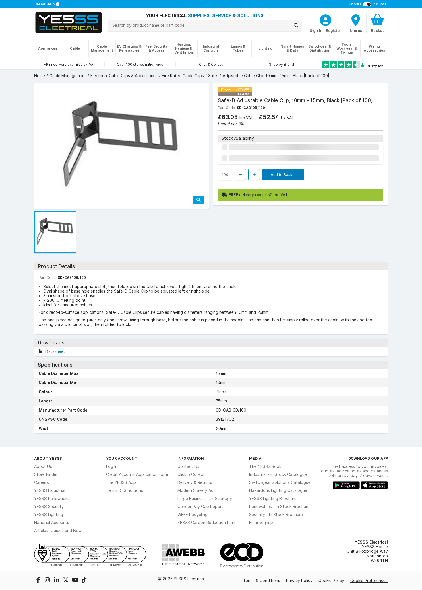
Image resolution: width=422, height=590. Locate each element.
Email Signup (261, 522)
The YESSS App (121, 482)
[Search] (296, 25)
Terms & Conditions (124, 490)
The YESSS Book (265, 466)
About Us (43, 466)
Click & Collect (191, 474)
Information (190, 458)
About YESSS (48, 458)
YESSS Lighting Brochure (273, 498)
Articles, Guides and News (59, 530)
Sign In (316, 30)
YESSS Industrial (49, 490)
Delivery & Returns (194, 482)
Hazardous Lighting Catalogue (278, 490)
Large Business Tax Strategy (204, 498)
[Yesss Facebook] (38, 580)
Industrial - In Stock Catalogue (278, 474)
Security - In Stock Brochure (276, 514)
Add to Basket (283, 174)
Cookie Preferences (369, 580)
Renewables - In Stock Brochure (279, 506)
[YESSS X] (66, 580)
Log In (111, 466)
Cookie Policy (331, 580)
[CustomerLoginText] (325, 19)
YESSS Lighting (48, 514)
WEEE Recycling (192, 514)
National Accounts (51, 522)
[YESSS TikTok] (84, 580)
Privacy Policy (299, 580)
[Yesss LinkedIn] (57, 580)
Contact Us (188, 466)
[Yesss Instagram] (48, 580)
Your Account (121, 458)
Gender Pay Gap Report (200, 506)
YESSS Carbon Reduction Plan (206, 522)
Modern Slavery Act (196, 490)
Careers (41, 482)
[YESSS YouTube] (75, 580)
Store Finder (46, 474)
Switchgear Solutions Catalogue (280, 482)
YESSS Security (49, 506)
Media (255, 458)
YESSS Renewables (52, 498)
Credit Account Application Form (137, 474)
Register (333, 30)
